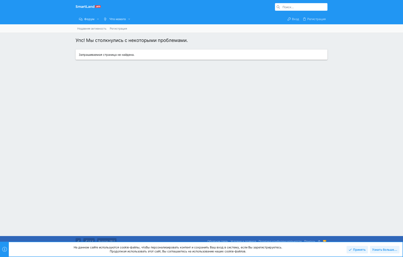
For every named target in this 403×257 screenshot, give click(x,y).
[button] (98, 19)
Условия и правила (243, 241)
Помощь (309, 241)
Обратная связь (217, 241)
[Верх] (319, 241)
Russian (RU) (106, 241)
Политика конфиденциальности (280, 241)
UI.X (90, 241)
